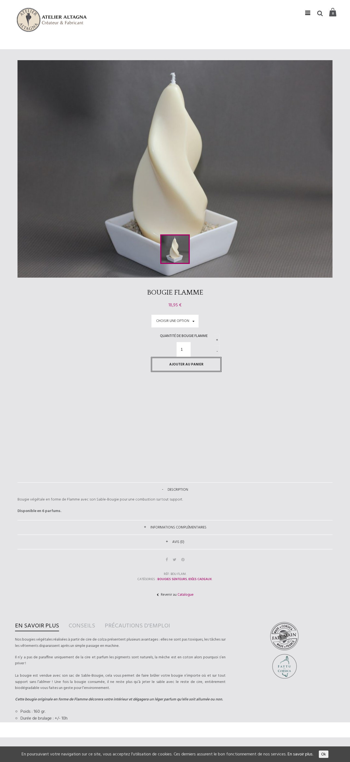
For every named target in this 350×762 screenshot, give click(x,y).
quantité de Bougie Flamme (184, 336)
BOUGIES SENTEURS (172, 579)
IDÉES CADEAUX (200, 579)
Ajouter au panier (186, 364)
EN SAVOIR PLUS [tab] (37, 626)
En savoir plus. (300, 754)
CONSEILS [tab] (82, 626)
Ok (323, 754)
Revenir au (177, 595)
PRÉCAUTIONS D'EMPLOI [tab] (137, 626)
